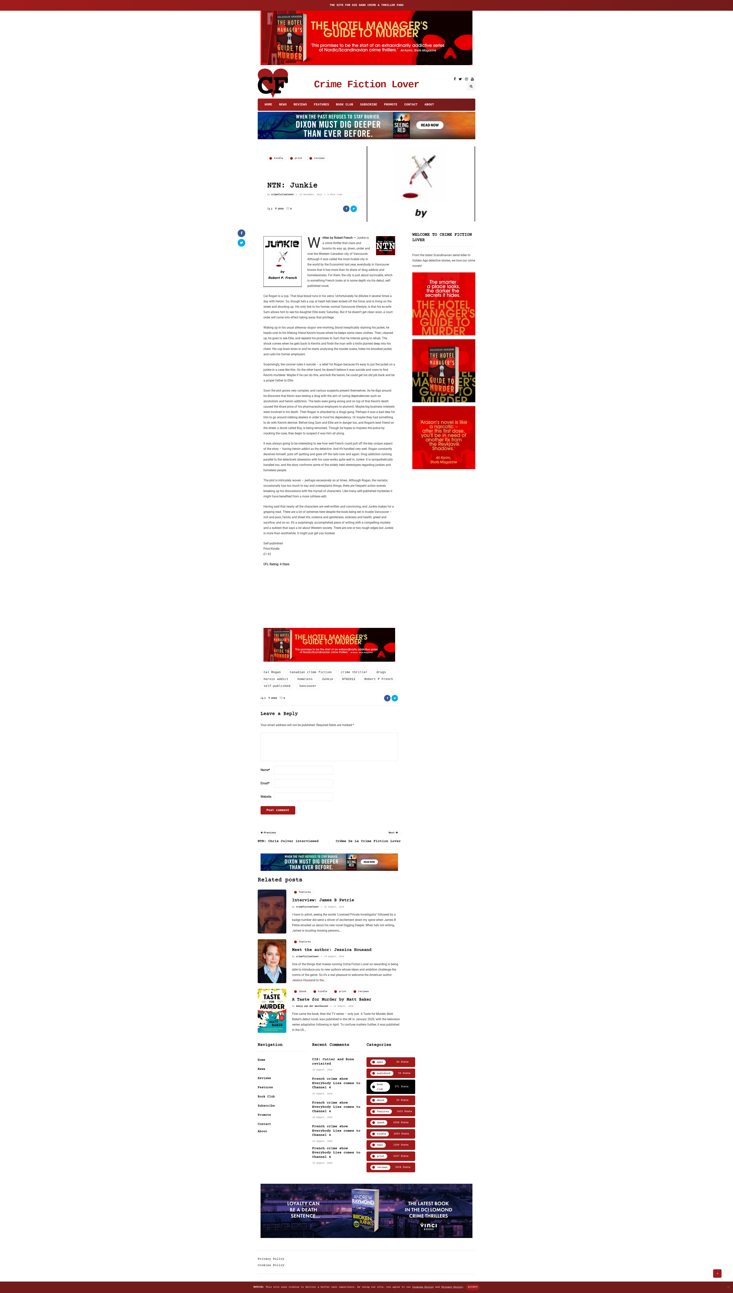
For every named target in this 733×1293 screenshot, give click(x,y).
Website (266, 796)
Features (321, 104)
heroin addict (276, 679)
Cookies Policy (271, 1265)
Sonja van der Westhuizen (312, 1006)
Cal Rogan (272, 672)
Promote (390, 104)
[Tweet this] (353, 209)
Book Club (344, 104)
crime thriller (354, 672)
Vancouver (307, 686)
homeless (305, 679)
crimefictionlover (282, 194)
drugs (381, 672)
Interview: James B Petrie (323, 900)
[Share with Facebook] (346, 209)
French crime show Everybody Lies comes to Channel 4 (336, 1083)
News (283, 104)
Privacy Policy (271, 1259)
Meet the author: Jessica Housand (331, 950)
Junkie (327, 679)
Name (265, 770)
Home (268, 104)
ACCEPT (473, 1287)
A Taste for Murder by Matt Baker (331, 999)
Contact (411, 104)
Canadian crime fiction (311, 672)
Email (265, 783)
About (429, 104)
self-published (277, 686)
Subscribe (368, 104)
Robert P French (378, 679)
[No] (728, 1287)
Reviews (300, 104)
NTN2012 (348, 679)
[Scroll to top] (717, 1273)
